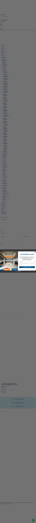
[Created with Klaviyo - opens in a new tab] (18, 271)
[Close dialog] (35, 252)
